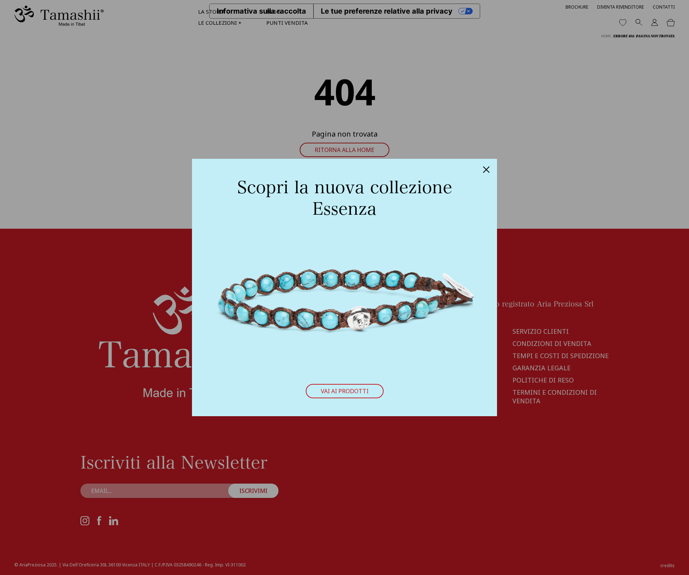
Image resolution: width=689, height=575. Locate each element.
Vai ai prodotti (345, 391)
